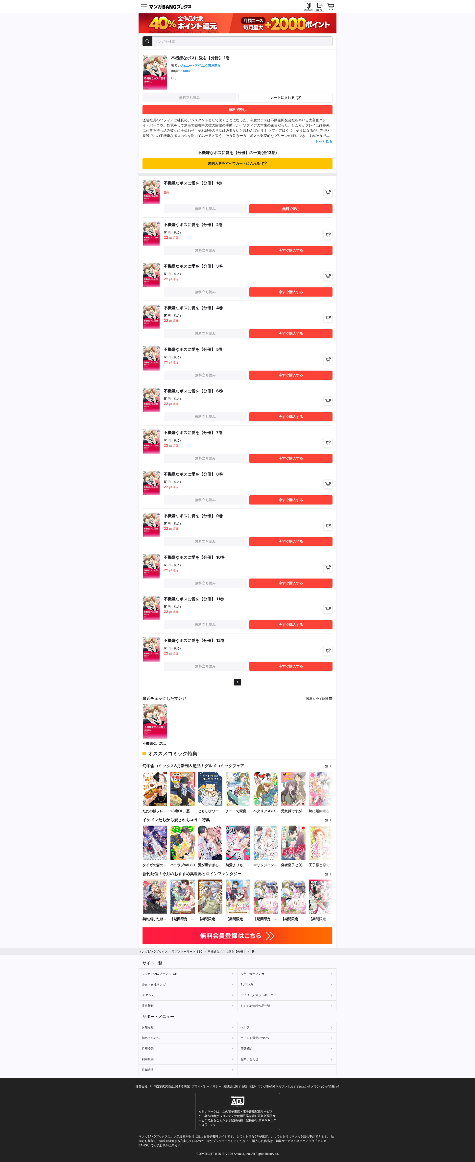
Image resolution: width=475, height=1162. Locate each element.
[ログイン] (319, 6)
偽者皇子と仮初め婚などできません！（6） (293, 865)
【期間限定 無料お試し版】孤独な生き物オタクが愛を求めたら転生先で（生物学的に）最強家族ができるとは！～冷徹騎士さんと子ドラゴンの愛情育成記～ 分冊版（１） (238, 919)
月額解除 (246, 1048)
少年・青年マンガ (252, 974)
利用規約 (148, 1059)
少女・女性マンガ (154, 984)
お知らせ (148, 1027)
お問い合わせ (249, 1059)
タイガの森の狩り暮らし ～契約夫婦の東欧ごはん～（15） (154, 865)
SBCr (186, 71)
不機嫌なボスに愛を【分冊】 (154, 743)
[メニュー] (144, 6)
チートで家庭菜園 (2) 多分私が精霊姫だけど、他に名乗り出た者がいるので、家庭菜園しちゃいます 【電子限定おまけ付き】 (238, 811)
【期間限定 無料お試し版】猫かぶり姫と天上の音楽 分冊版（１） (265, 919)
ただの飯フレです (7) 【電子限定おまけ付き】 (154, 811)
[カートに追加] (327, 192)
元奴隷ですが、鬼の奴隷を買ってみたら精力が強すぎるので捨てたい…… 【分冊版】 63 (293, 811)
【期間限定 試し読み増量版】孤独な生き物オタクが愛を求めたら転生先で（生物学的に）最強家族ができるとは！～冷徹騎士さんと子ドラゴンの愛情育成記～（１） (182, 919)
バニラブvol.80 (182, 865)
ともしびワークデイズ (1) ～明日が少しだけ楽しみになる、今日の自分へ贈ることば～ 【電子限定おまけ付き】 (210, 811)
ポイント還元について (255, 1038)
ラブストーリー (182, 951)
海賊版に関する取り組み (239, 1086)
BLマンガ (148, 995)
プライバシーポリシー (206, 1086)
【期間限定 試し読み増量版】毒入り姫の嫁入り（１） (321, 919)
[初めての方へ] (308, 6)
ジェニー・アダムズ (193, 65)
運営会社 (142, 1086)
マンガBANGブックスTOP (159, 974)
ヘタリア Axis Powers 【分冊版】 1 (265, 811)
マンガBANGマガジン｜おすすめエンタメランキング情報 (296, 1086)
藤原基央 (214, 65)
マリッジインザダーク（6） (265, 865)
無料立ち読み (189, 97)
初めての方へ (151, 1038)
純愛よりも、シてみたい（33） (238, 865)
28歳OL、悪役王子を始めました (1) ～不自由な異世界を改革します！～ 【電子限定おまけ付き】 (182, 811)
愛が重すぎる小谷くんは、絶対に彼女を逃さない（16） (210, 865)
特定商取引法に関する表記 (172, 1086)
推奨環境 (148, 1070)
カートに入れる (282, 97)
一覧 (325, 766)
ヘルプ (244, 1027)
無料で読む (237, 109)
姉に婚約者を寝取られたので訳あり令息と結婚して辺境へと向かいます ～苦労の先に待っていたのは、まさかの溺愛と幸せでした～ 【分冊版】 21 (321, 811)
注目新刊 (148, 1006)
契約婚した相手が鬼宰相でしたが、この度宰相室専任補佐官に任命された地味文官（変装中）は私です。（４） (154, 919)
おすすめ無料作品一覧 (255, 1006)
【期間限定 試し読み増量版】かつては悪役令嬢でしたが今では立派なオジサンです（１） (210, 919)
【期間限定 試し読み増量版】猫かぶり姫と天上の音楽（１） (293, 919)
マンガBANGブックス (153, 951)
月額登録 (148, 1048)
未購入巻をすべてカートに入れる (234, 163)
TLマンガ (246, 984)
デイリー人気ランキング (256, 995)
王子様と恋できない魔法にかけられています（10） (321, 865)
